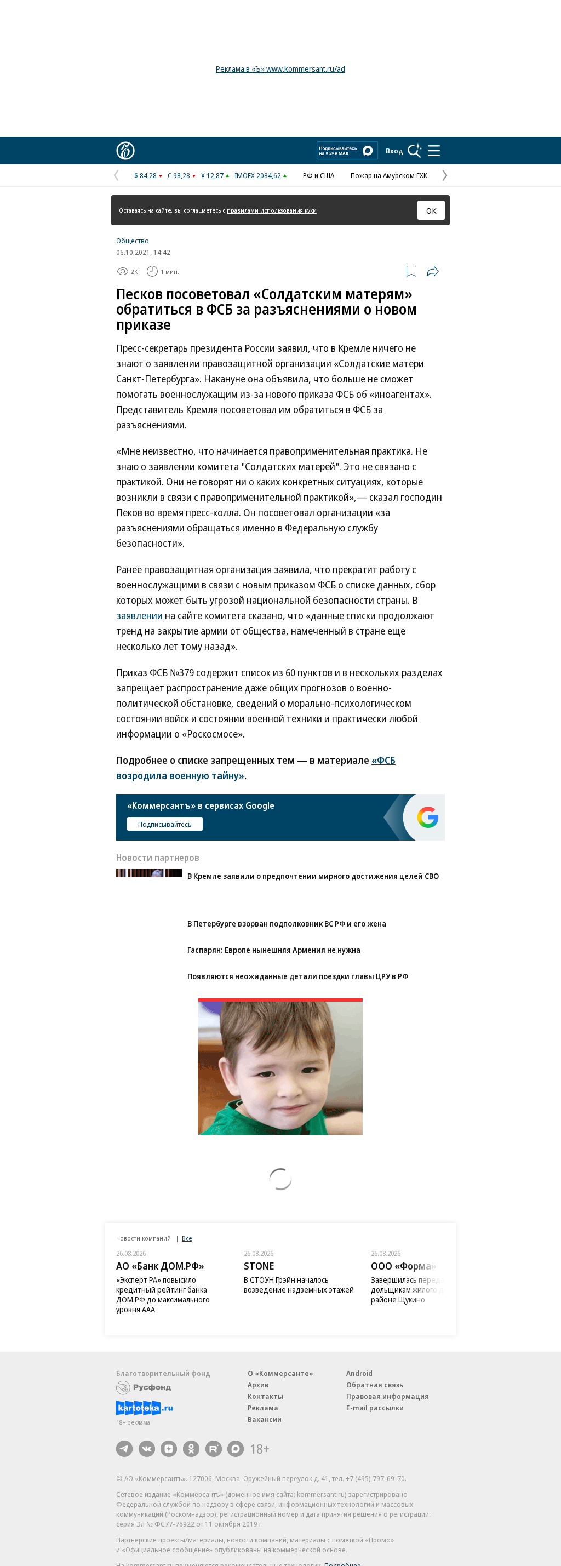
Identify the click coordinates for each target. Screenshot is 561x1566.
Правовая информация (387, 1396)
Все (187, 1238)
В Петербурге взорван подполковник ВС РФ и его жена (286, 923)
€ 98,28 (179, 175)
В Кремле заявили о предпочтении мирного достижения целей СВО (313, 876)
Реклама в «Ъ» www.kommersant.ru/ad (280, 69)
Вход (394, 151)
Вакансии (265, 1419)
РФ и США (318, 175)
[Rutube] (213, 1449)
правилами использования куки (272, 210)
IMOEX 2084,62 (257, 175)
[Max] (235, 1449)
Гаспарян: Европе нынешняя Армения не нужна (273, 950)
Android (359, 1373)
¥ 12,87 (212, 175)
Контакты (265, 1396)
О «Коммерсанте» (280, 1373)
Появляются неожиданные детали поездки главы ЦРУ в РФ (297, 976)
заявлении (139, 615)
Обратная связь (374, 1385)
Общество (132, 240)
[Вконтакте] (147, 1449)
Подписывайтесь (165, 824)
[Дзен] (169, 1449)
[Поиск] (415, 150)
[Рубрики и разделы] (434, 150)
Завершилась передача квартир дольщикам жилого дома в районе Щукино (426, 1289)
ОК (431, 210)
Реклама (263, 1408)
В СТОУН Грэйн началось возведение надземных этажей (299, 1284)
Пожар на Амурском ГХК (389, 175)
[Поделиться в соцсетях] (432, 271)
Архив (258, 1385)
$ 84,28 (145, 175)
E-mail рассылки (375, 1408)
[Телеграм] (124, 1449)
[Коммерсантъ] (125, 150)
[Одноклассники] (191, 1449)
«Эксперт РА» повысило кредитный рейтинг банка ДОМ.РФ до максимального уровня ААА (163, 1294)
